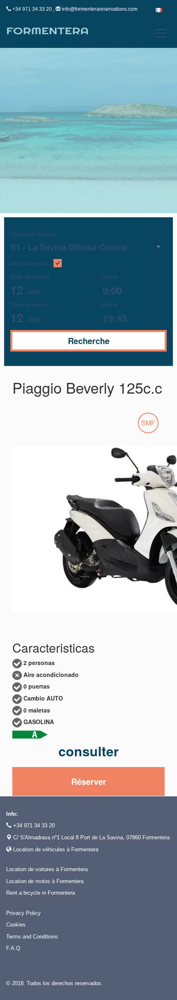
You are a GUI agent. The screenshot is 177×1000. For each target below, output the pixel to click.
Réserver (88, 781)
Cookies (16, 925)
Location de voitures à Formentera (47, 869)
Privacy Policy (23, 913)
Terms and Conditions (32, 936)
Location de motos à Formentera (45, 881)
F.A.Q (13, 948)
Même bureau (28, 263)
